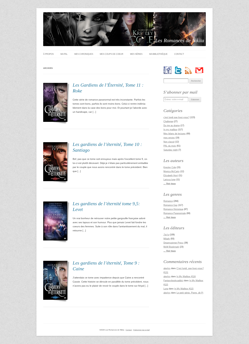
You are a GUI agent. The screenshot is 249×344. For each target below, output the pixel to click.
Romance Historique (173, 209)
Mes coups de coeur (111, 54)
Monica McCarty (171, 171)
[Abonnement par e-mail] (200, 70)
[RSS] (190, 70)
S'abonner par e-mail (141, 330)
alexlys (166, 268)
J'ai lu (166, 234)
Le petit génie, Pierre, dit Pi (190, 292)
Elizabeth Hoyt (170, 175)
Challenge (168, 121)
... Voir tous (169, 183)
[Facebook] (168, 70)
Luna (165, 288)
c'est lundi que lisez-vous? (176, 117)
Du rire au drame (171, 125)
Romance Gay (170, 205)
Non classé (168, 141)
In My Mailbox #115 (183, 288)
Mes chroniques (83, 54)
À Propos (48, 54)
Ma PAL (64, 54)
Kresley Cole (169, 167)
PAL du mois (169, 146)
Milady (166, 238)
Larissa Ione (169, 179)
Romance (168, 201)
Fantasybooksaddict (173, 280)
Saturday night (170, 150)
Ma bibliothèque (158, 54)
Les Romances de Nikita (179, 40)
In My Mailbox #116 (186, 276)
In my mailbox (170, 129)
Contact (179, 54)
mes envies (169, 137)
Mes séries (136, 54)
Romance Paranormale (174, 213)
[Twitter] (179, 70)
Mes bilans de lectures (174, 133)
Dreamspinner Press (173, 242)
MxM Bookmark (171, 247)
